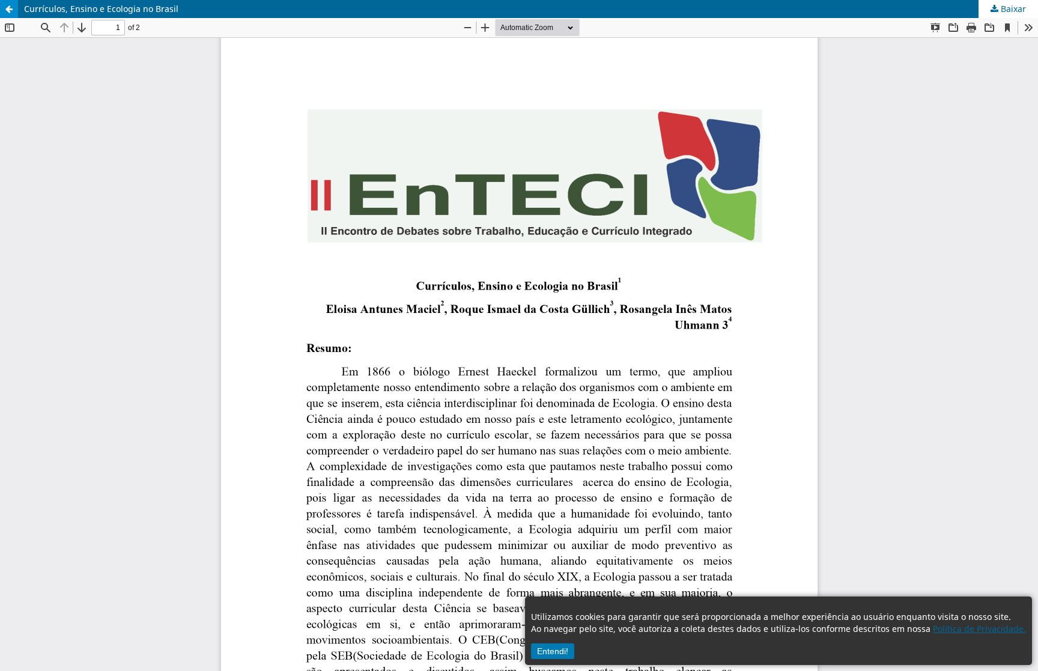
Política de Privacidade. (979, 628)
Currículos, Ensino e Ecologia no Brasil (101, 8)
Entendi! (552, 651)
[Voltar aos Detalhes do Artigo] (9, 9)
